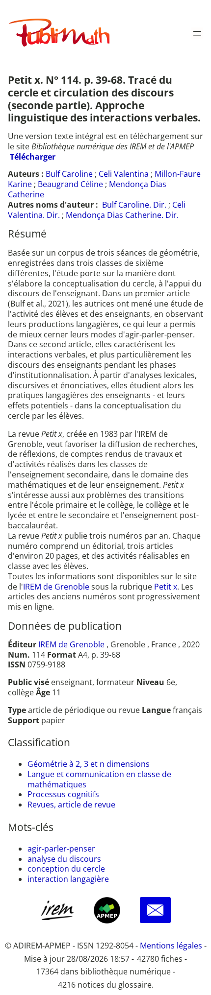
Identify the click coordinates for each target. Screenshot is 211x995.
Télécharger (32, 156)
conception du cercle (66, 868)
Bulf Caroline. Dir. (134, 204)
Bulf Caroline (69, 173)
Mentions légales (171, 945)
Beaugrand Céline (70, 184)
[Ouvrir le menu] (197, 33)
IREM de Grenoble (56, 586)
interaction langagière (68, 879)
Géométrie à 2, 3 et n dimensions (88, 763)
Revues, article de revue (71, 804)
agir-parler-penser (61, 848)
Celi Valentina (124, 173)
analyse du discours (64, 858)
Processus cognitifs (63, 794)
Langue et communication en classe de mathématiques (99, 779)
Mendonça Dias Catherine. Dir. (122, 215)
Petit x (165, 586)
